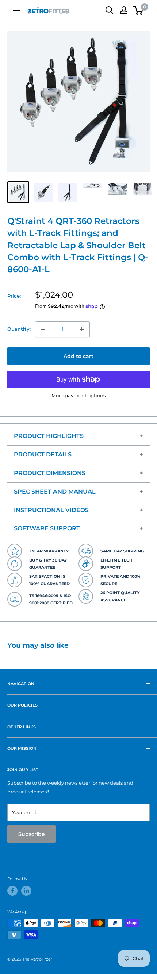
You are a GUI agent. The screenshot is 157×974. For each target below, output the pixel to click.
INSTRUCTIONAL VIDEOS (51, 510)
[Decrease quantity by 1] (43, 329)
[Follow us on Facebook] (12, 891)
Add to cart (78, 356)
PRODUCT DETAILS (43, 454)
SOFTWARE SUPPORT (47, 528)
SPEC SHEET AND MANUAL (55, 491)
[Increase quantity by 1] (81, 329)
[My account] (123, 10)
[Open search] (110, 10)
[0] (138, 10)
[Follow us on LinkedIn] (26, 891)
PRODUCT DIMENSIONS (49, 473)
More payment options (78, 395)
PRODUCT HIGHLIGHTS (49, 435)
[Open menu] (16, 10)
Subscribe (31, 834)
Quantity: (19, 329)
